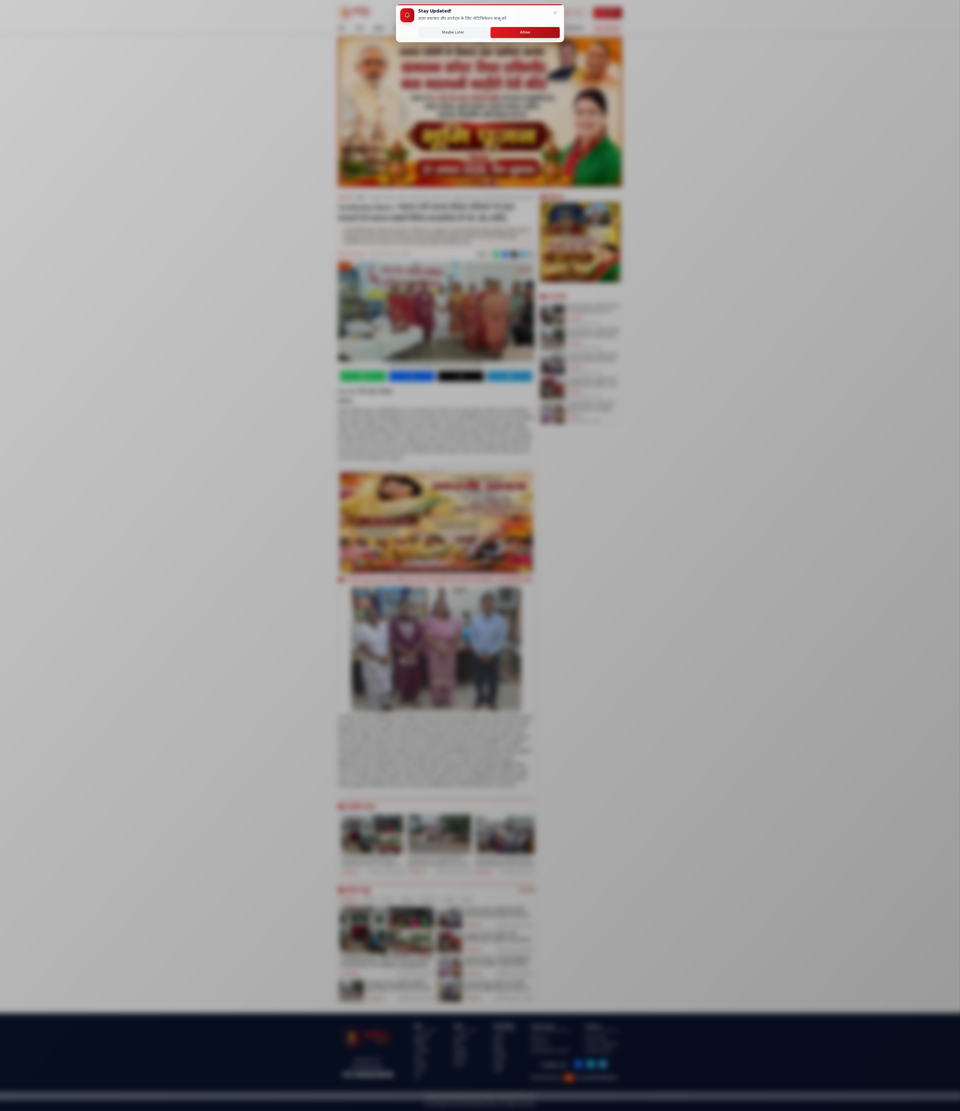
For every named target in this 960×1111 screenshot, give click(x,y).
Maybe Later (453, 32)
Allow (525, 32)
